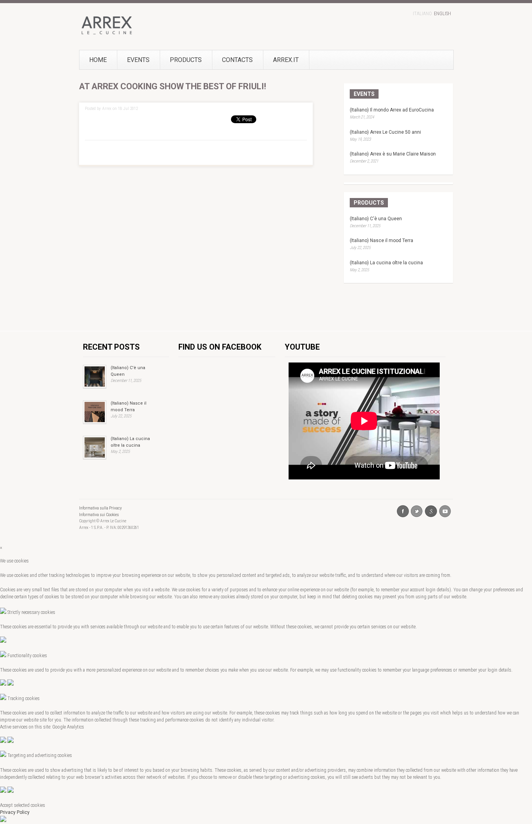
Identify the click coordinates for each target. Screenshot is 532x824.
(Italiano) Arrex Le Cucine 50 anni (385, 132)
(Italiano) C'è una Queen (376, 218)
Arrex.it (286, 60)
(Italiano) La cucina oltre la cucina (386, 262)
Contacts (237, 60)
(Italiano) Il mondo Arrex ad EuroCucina (392, 110)
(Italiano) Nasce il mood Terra (381, 240)
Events (138, 60)
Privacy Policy (15, 812)
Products (186, 60)
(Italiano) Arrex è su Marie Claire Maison (393, 154)
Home (98, 60)
